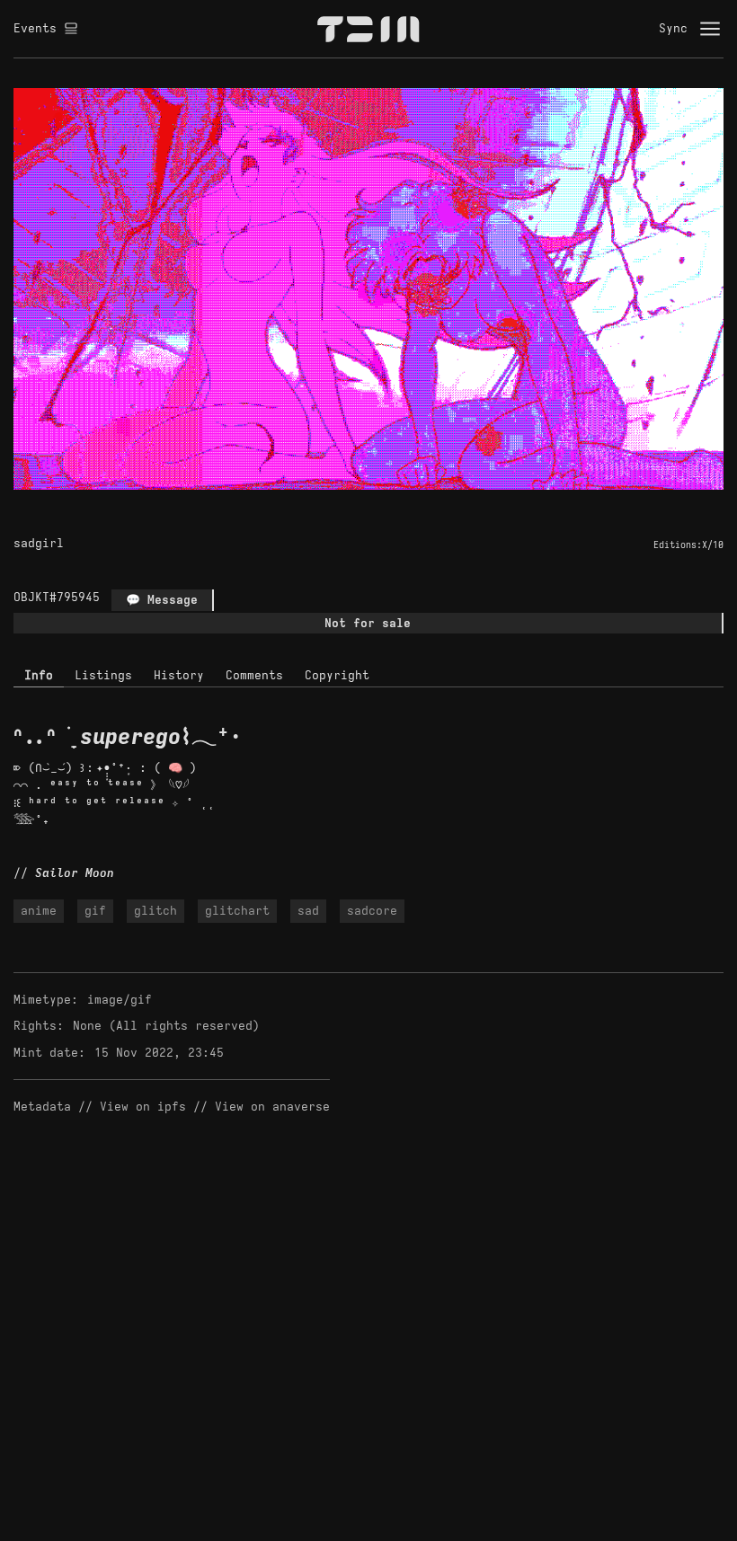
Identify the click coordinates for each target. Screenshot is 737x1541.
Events (35, 28)
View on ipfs (143, 1106)
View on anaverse (272, 1106)
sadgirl (38, 543)
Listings (103, 675)
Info (38, 675)
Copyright (337, 675)
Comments (254, 675)
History (179, 675)
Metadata (42, 1106)
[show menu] (710, 28)
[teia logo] (368, 29)
